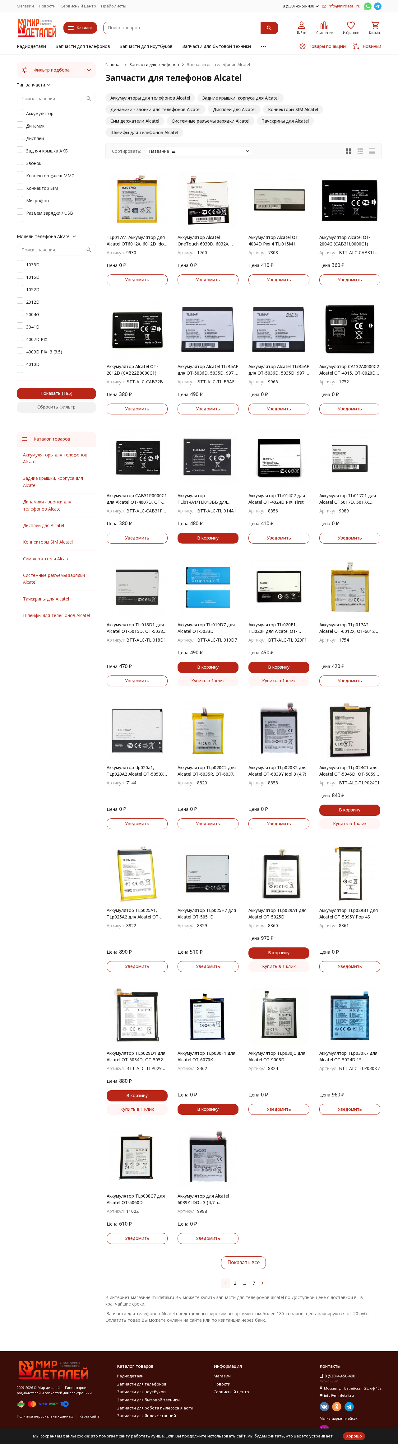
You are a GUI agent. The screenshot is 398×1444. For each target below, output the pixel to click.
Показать (50, 393)
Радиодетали (31, 46)
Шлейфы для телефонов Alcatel (56, 615)
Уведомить (137, 280)
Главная (113, 64)
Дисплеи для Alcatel (43, 525)
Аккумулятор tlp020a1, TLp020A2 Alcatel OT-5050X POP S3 (135, 770)
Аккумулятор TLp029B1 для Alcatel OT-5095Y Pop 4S (348, 913)
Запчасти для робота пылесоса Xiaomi (155, 1408)
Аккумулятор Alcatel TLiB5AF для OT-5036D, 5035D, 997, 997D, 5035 (208, 369)
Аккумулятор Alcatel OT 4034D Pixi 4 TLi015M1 (273, 240)
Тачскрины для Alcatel (46, 599)
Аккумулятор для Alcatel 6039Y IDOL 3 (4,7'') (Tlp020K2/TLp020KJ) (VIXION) (203, 1199)
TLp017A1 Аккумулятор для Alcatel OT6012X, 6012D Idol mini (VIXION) (136, 240)
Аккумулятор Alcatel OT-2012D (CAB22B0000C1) (132, 369)
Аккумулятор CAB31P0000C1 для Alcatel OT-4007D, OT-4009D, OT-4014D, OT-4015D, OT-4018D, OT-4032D (137, 499)
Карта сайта (90, 1416)
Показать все (243, 1262)
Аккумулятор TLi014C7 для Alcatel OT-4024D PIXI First (276, 499)
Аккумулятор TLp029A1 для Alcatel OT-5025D (277, 913)
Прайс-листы (113, 6)
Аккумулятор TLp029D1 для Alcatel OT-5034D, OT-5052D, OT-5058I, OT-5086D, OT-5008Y (137, 1056)
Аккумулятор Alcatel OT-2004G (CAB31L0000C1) (345, 240)
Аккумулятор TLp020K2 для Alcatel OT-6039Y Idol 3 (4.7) (277, 770)
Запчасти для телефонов (83, 46)
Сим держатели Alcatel (47, 559)
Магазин (25, 6)
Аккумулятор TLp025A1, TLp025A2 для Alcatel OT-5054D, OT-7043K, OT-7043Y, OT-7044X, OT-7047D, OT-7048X (137, 913)
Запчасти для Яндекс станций (146, 1415)
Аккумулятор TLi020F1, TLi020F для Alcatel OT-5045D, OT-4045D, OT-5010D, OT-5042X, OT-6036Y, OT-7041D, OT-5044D (278, 628)
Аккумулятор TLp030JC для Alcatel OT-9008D (276, 1056)
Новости (47, 6)
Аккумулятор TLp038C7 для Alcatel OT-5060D (136, 1199)
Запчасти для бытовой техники (217, 46)
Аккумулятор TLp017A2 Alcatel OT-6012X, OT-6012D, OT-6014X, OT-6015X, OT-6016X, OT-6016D (349, 628)
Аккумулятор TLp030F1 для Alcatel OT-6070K (206, 1056)
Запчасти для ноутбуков (146, 46)
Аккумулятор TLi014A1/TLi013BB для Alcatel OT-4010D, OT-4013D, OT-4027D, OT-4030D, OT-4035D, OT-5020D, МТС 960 (208, 499)
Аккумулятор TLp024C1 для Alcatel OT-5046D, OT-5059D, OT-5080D (349, 770)
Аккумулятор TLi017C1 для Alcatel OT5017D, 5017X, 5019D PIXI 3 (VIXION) (347, 499)
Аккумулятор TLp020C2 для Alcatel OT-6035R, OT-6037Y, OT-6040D (207, 770)
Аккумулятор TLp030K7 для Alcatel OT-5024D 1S (348, 1056)
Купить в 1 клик (208, 681)
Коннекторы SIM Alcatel (48, 542)
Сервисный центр (78, 6)
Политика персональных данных (45, 1416)
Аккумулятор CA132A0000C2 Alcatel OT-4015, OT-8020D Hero (349, 369)
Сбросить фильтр (56, 407)
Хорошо (354, 1436)
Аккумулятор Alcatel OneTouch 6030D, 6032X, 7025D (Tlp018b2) (203, 240)
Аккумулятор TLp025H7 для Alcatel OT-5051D (207, 913)
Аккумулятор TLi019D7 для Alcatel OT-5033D (206, 628)
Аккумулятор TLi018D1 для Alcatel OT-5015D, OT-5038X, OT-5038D (137, 628)
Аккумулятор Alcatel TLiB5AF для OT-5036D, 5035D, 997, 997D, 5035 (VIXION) (278, 369)
